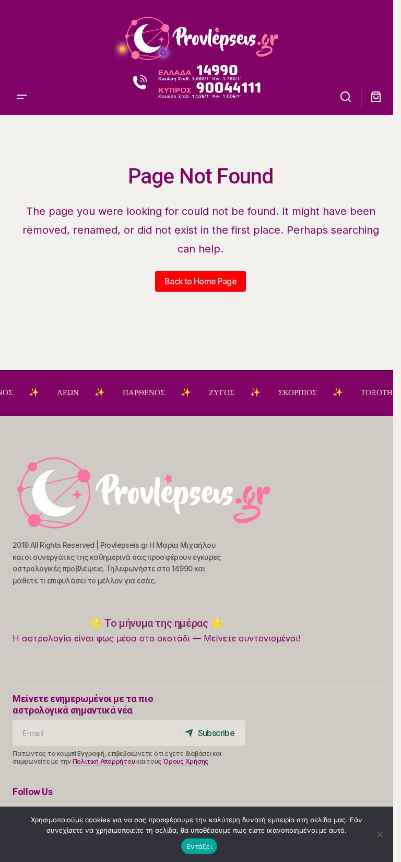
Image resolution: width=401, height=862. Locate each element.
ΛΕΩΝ (59, 392)
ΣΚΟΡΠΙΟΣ (288, 392)
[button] (21, 34)
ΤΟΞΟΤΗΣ (370, 392)
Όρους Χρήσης (185, 761)
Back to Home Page (200, 281)
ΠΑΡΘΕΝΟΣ (135, 392)
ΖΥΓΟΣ (213, 392)
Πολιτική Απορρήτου (104, 761)
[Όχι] (380, 834)
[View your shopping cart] (375, 97)
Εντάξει (199, 846)
